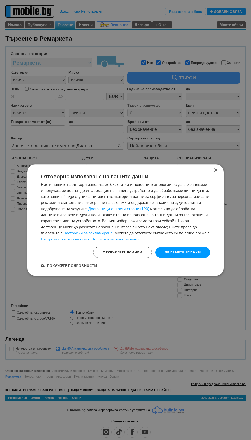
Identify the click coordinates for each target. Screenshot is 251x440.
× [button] (215, 170)
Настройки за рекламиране (88, 232)
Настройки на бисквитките (65, 239)
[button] (69, 265)
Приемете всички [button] (183, 252)
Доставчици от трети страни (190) (118, 208)
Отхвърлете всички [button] (122, 252)
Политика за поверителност (116, 239)
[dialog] (125, 220)
